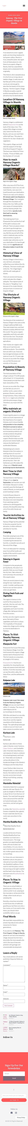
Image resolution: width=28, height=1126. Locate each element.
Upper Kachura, (8, 748)
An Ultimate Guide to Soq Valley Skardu (16, 1016)
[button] (24, 5)
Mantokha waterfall (18, 809)
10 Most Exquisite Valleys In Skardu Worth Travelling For (16, 1022)
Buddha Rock (18, 873)
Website (6, 998)
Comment (7, 965)
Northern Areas (12, 15)
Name (5, 985)
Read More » (11, 1018)
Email (5, 992)
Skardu (18, 15)
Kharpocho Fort (13, 124)
